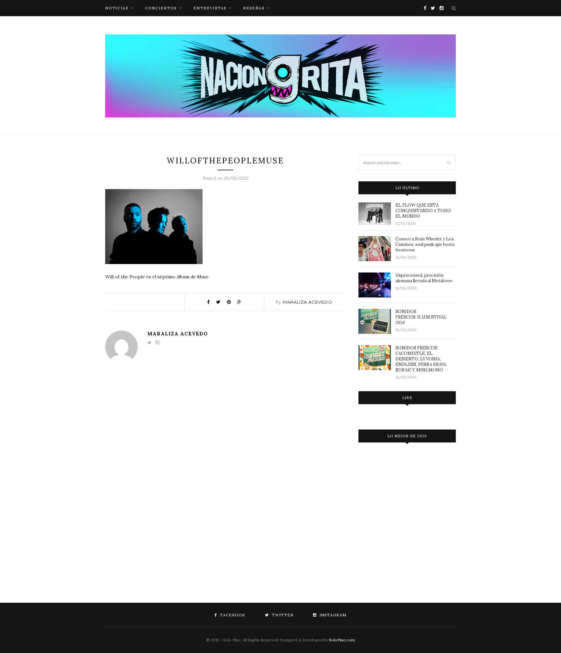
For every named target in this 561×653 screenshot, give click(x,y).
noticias (116, 8)
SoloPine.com (342, 639)
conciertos (161, 8)
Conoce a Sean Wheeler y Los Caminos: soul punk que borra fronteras (425, 244)
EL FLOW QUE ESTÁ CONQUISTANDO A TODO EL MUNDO (423, 210)
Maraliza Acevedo (307, 302)
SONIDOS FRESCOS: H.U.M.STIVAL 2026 (420, 317)
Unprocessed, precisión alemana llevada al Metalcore (424, 278)
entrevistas (209, 8)
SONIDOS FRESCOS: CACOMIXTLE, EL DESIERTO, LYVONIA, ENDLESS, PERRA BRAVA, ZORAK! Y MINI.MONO (421, 359)
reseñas (254, 8)
